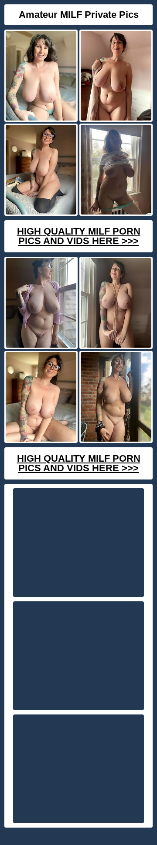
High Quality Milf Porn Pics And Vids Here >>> (78, 236)
